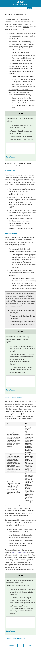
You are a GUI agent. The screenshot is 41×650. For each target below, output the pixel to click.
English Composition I (20, 4)
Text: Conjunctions (19, 552)
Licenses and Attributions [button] (15, 638)
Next (30, 645)
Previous (11, 645)
